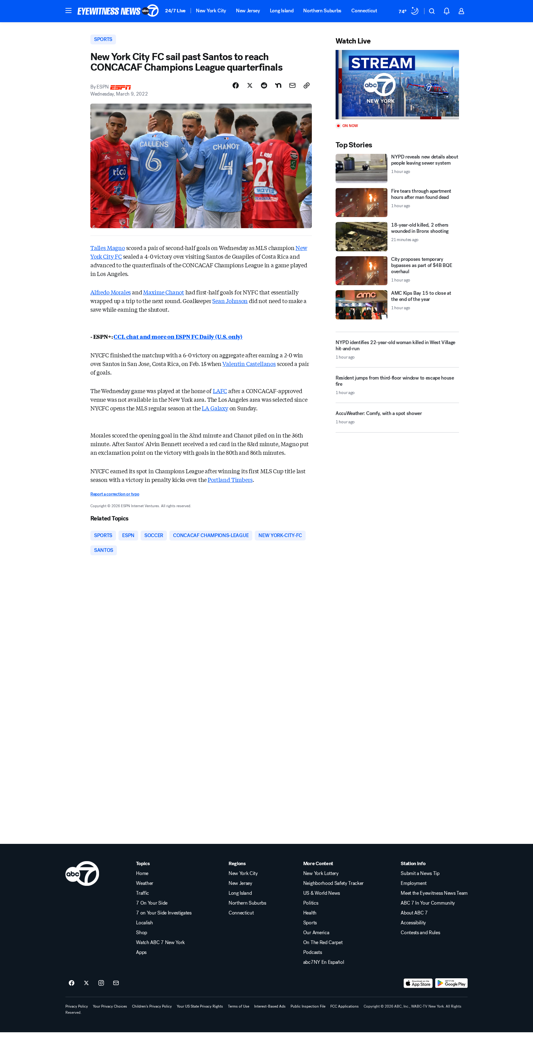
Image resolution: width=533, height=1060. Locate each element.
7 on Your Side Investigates (163, 912)
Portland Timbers (230, 479)
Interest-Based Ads (270, 1006)
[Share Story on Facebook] (235, 85)
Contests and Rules (420, 932)
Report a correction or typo (114, 494)
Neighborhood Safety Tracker (333, 883)
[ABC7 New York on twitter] (86, 983)
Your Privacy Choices (110, 1006)
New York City (211, 10)
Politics (310, 903)
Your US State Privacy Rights (200, 1006)
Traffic (142, 893)
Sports (310, 922)
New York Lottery (321, 873)
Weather (144, 883)
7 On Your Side (151, 903)
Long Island (281, 10)
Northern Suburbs (322, 10)
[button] (68, 10)
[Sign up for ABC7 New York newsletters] (116, 983)
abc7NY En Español (323, 962)
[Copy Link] (306, 85)
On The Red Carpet (323, 942)
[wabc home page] (82, 873)
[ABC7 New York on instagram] (101, 983)
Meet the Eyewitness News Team (434, 893)
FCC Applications (344, 1006)
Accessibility (413, 922)
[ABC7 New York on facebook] (71, 983)
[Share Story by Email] (292, 85)
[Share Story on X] (250, 85)
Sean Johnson (230, 301)
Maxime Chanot (163, 292)
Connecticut (364, 10)
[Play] (397, 84)
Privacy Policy (76, 1006)
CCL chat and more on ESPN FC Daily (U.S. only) (178, 336)
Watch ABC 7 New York (160, 942)
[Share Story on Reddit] (264, 85)
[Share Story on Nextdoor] (278, 85)
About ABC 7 (414, 912)
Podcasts (312, 952)
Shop (141, 932)
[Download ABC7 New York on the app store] (418, 983)
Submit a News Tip (420, 873)
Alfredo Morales (110, 292)
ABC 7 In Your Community (428, 903)
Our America (316, 932)
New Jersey (248, 10)
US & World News (321, 893)
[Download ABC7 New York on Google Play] (451, 983)
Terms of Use (238, 1006)
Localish (144, 922)
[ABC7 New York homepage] (118, 11)
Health (309, 912)
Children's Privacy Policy (152, 1006)
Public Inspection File (308, 1006)
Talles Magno (107, 248)
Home (142, 873)
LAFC (220, 391)
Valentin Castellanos (248, 363)
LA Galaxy (215, 408)
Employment (414, 883)
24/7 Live (175, 10)
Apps (141, 952)
